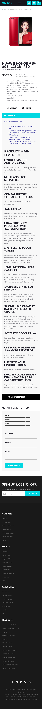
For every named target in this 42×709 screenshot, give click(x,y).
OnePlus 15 (5, 639)
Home (4, 9)
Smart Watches (7, 599)
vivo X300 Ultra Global (8, 636)
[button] (18, 53)
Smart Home (6, 606)
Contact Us (5, 540)
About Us (5, 518)
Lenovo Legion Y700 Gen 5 (10, 625)
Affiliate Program (7, 529)
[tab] (21, 115)
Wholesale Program (8, 533)
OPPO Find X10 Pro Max (9, 650)
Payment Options (7, 562)
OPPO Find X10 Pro (8, 654)
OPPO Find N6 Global (8, 657)
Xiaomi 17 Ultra (7, 646)
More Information (16, 397)
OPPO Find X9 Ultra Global (10, 665)
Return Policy (6, 555)
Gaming (4, 610)
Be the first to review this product (12, 69)
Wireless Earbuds (7, 603)
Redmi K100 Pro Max (8, 668)
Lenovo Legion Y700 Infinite (10, 628)
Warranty (5, 551)
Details (11, 116)
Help (3, 580)
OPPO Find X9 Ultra (8, 661)
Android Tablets (7, 595)
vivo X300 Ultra (6, 632)
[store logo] (8, 3)
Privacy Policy (6, 522)
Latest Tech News (7, 537)
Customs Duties (7, 566)
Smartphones (6, 592)
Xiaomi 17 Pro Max (8, 643)
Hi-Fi (3, 613)
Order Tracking (6, 570)
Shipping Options (7, 559)
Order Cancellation (8, 573)
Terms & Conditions (8, 526)
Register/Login (6, 577)
